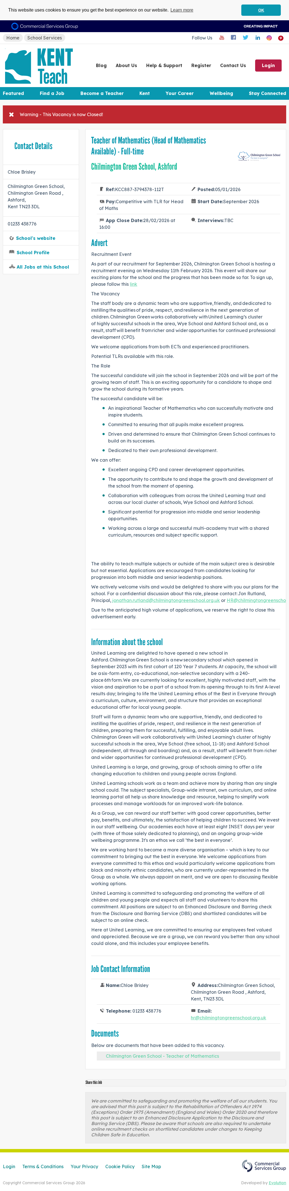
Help (164, 65)
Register (201, 65)
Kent (144, 93)
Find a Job (52, 93)
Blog (101, 65)
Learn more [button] (181, 10)
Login (268, 65)
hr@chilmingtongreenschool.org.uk (228, 1017)
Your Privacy (84, 1166)
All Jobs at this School (43, 267)
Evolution (277, 1182)
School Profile (33, 252)
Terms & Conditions (43, 1166)
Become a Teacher (102, 93)
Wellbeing (221, 93)
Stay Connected (267, 93)
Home (12, 38)
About (126, 65)
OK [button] (261, 10)
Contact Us (233, 65)
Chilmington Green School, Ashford (134, 166)
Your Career (180, 93)
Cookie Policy (120, 1166)
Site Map (151, 1166)
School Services (44, 38)
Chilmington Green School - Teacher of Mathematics (162, 1056)
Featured (13, 93)
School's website (35, 238)
